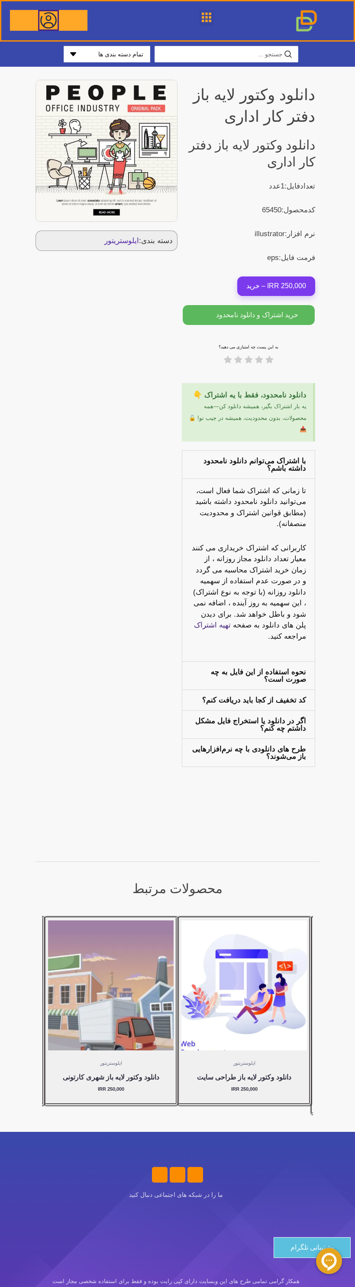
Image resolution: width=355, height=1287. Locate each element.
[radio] (269, 361)
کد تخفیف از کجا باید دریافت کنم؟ (254, 700)
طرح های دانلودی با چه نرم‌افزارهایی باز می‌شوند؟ (249, 752)
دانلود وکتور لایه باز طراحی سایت (244, 1077)
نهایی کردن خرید (263, 1032)
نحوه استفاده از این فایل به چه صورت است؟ (258, 675)
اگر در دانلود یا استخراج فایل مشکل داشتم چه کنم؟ (250, 724)
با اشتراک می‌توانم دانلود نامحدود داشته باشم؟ (254, 464)
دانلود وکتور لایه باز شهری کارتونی (111, 1077)
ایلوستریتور (121, 241)
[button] (206, 18)
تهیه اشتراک (212, 625)
